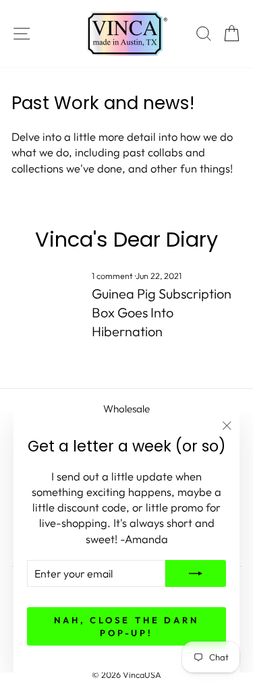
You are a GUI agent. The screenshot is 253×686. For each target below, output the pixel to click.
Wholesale (126, 408)
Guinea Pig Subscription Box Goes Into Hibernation (161, 312)
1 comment (113, 275)
